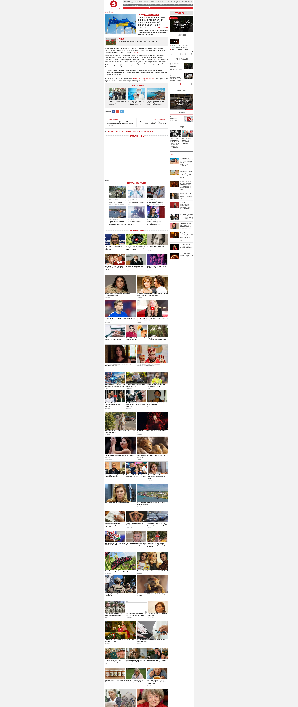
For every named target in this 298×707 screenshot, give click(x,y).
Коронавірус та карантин (151, 14)
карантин (128, 131)
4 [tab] (185, 54)
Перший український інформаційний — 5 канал (113, 5)
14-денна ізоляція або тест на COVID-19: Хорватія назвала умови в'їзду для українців (155, 103)
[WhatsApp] (177, 1)
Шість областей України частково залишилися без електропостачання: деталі (181, 51)
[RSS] (191, 1)
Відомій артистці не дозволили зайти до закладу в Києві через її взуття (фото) (186, 196)
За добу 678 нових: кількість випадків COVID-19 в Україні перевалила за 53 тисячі (136, 103)
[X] (179, 1)
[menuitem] (126, 5)
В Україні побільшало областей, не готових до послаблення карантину (117, 103)
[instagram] (168, 1)
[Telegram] (174, 1)
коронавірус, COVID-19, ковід (116, 131)
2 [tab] (180, 54)
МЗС (142, 131)
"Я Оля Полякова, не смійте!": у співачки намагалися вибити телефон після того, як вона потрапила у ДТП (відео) (186, 185)
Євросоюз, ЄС (136, 131)
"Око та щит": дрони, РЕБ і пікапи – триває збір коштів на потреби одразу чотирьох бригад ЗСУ (176, 78)
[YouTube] (188, 1)
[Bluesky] (185, 1)
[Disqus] (136, 160)
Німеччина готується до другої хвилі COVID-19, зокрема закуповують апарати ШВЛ (117, 202)
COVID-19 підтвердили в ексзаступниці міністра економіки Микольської (153, 223)
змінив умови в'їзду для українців (143, 78)
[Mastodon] (182, 1)
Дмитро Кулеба (148, 131)
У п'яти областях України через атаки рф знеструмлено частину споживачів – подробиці (181, 47)
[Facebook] (165, 1)
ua (160, 1)
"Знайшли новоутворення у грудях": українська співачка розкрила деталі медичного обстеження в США (185, 206)
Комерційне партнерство (173, 117)
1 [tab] (177, 54)
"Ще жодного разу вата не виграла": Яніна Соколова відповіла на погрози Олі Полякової (186, 217)
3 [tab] (182, 54)
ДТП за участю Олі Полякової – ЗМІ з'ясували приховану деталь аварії (186, 247)
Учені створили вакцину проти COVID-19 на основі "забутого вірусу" (136, 202)
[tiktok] (171, 1)
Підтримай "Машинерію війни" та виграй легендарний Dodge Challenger (176, 67)
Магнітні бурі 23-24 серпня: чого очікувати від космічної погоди (186, 255)
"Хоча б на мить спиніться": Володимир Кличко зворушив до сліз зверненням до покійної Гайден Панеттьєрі (186, 162)
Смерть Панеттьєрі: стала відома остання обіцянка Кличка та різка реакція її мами (186, 226)
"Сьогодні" (134, 52)
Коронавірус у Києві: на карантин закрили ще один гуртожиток (135, 223)
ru (162, 1)
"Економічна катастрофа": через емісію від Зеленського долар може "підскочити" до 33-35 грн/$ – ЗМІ (120, 123)
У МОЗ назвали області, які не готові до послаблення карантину (137, 41)
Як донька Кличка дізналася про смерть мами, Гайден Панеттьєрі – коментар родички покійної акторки (186, 173)
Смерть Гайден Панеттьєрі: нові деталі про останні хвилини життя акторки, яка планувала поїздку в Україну (186, 236)
